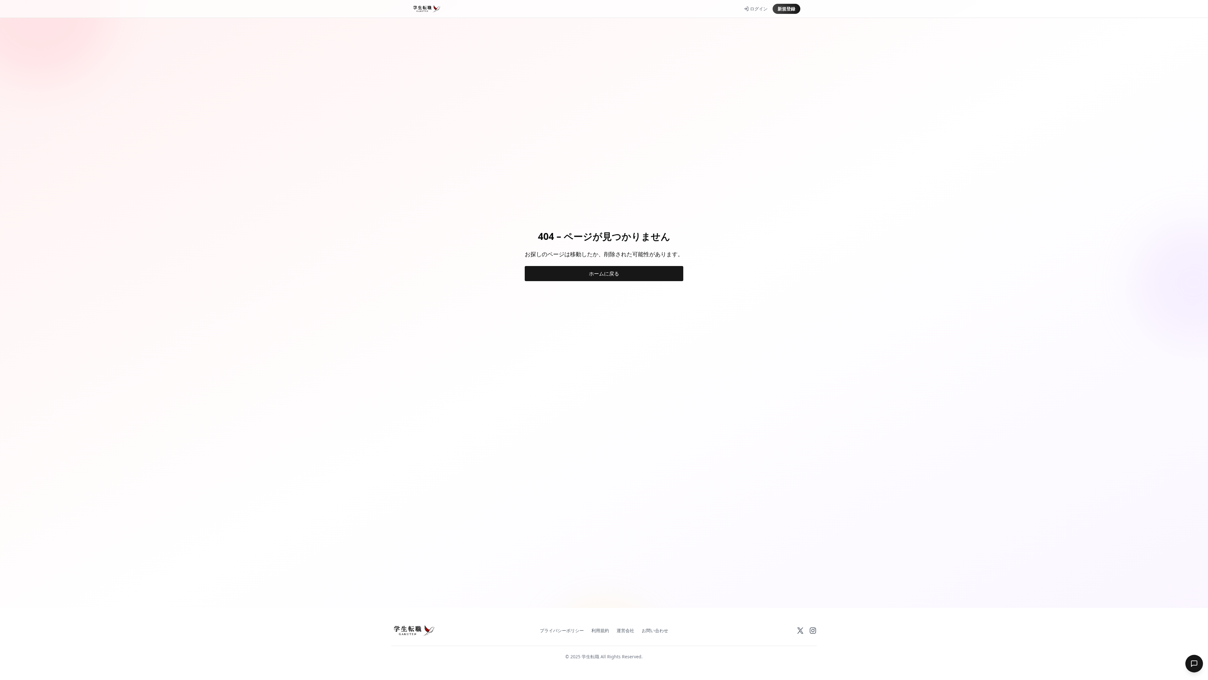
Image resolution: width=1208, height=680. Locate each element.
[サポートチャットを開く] (1194, 663)
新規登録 (786, 9)
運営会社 (625, 630)
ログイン (759, 9)
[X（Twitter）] (800, 630)
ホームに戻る (604, 273)
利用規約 (600, 630)
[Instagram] (813, 630)
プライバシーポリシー (562, 630)
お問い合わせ (655, 630)
